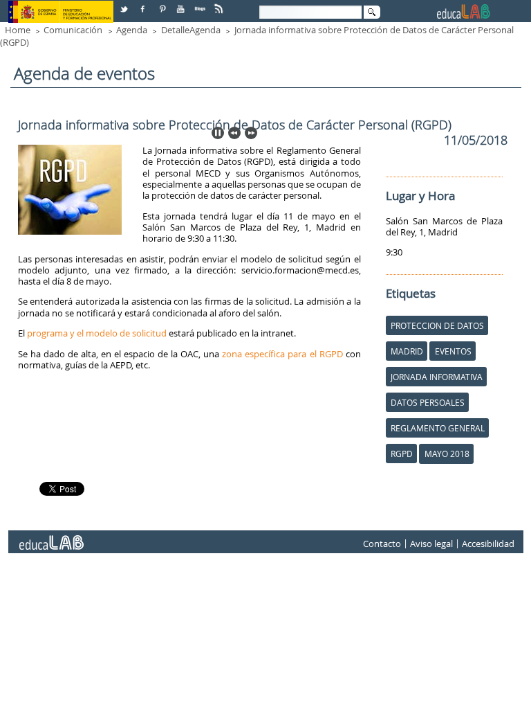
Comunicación (73, 30)
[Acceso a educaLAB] (50, 537)
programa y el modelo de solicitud (97, 333)
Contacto (382, 543)
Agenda (131, 30)
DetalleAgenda (191, 30)
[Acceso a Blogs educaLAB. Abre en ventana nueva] (201, 4)
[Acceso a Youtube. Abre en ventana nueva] (182, 4)
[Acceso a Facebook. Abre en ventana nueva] (144, 4)
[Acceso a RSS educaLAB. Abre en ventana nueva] (220, 4)
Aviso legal (431, 543)
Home (17, 30)
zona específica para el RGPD (282, 354)
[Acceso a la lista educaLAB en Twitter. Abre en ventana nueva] (125, 4)
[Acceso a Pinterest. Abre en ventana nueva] (163, 4)
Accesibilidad (488, 543)
